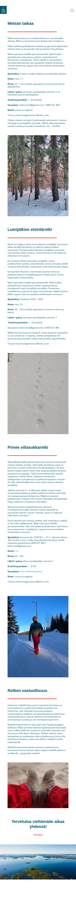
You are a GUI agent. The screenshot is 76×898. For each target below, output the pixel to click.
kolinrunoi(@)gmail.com (32, 105)
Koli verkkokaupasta (31, 571)
